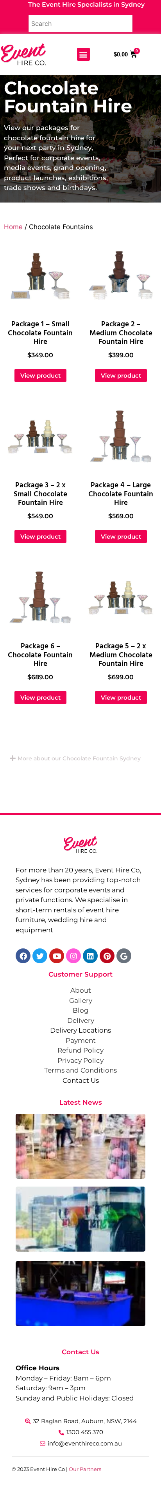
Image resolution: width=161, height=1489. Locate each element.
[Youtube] (56, 955)
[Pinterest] (107, 955)
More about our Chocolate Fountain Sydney (79, 758)
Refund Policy (80, 1050)
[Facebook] (23, 955)
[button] (83, 54)
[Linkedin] (90, 955)
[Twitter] (39, 955)
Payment (81, 1040)
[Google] (123, 955)
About (80, 990)
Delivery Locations (80, 1030)
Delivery (80, 1020)
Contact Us (81, 1080)
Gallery (80, 1000)
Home (13, 227)
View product (40, 375)
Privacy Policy (80, 1060)
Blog (81, 1010)
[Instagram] (73, 955)
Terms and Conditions (80, 1070)
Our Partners (85, 1469)
